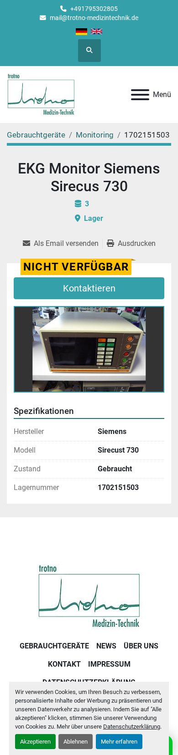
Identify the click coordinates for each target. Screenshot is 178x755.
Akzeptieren (35, 741)
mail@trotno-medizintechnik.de (94, 17)
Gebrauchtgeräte (54, 646)
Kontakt (64, 664)
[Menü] (140, 94)
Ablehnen (75, 741)
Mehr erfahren (119, 741)
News (106, 646)
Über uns (141, 646)
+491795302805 (94, 8)
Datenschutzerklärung (131, 726)
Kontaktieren (89, 288)
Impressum (109, 664)
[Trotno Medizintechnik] (89, 596)
